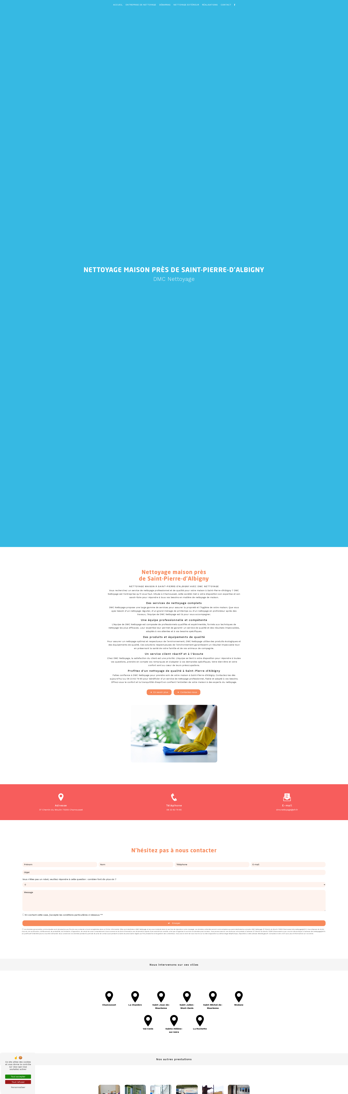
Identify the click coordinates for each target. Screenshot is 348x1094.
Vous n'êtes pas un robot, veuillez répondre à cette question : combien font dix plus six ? (69, 879)
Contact (226, 4)
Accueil (118, 4)
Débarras (164, 4)
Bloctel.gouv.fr (263, 933)
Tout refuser (18, 1082)
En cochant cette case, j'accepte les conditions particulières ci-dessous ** (64, 915)
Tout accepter (18, 1076)
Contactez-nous (188, 692)
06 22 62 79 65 (174, 809)
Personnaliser (18, 1087)
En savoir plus (160, 692)
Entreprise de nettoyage (141, 4)
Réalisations (210, 4)
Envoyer (176, 923)
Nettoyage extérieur (186, 4)
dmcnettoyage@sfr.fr (287, 809)
